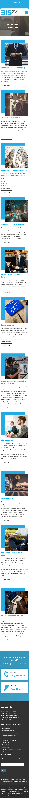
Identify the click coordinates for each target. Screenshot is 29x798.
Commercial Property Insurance (10, 733)
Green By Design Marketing (20, 781)
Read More (7, 85)
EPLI (3, 738)
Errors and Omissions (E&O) (9, 740)
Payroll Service (5, 744)
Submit (3, 770)
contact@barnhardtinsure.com (12, 711)
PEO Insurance (5, 742)
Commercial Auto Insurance (9, 735)
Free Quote (14, 7)
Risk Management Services (8, 752)
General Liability (6, 728)
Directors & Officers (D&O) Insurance (11, 749)
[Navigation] (26, 12)
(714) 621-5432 (16, 2)
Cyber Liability (5, 747)
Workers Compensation (8, 730)
